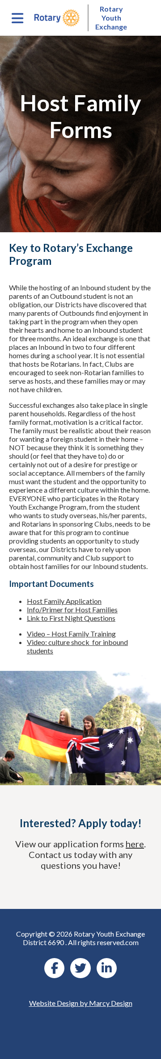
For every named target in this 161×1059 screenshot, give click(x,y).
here (135, 843)
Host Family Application (64, 601)
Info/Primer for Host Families (72, 609)
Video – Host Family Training (71, 633)
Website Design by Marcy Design (80, 1003)
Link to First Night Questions (71, 618)
